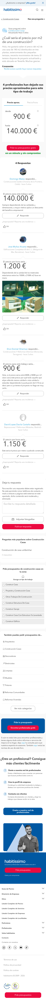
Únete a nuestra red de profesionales (23, 811)
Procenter (5, 908)
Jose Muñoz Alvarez (17, 247)
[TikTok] (27, 948)
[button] (23, 889)
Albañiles (5, 915)
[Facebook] (9, 948)
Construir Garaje (12, 609)
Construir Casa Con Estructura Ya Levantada (24, 615)
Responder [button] (24, 216)
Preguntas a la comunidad (11, 904)
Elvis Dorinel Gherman (17, 349)
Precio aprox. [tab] (13, 103)
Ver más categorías (23, 709)
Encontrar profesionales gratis (23, 728)
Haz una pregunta (35, 19)
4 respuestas (7, 66)
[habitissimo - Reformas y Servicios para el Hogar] (10, 10)
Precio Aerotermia (8, 894)
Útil (7, 226)
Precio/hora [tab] (32, 103)
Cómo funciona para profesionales (14, 931)
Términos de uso (10, 960)
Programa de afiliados (9, 940)
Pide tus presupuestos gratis (23, 148)
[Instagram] (4, 948)
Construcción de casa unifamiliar (17, 550)
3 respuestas (7, 555)
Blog (3, 902)
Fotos (4, 906)
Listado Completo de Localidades (14, 918)
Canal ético (6, 938)
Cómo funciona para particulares (13, 926)
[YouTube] (21, 948)
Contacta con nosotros (10, 942)
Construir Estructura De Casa (17, 603)
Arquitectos (6, 917)
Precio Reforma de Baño (10, 892)
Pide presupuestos (23, 995)
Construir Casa (12, 585)
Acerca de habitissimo (10, 936)
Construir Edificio (13, 621)
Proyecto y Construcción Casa (18, 591)
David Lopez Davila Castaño (17, 425)
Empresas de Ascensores (11, 897)
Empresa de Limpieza (9, 899)
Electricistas (6, 913)
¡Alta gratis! (30, 3)
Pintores (5, 910)
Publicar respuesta (23, 527)
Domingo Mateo (17, 179)
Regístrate (5, 928)
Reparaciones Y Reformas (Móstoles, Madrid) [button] (22, 427)
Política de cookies (11, 970)
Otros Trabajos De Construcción (19, 597)
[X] (15, 948)
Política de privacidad (12, 965)
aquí (23, 743)
